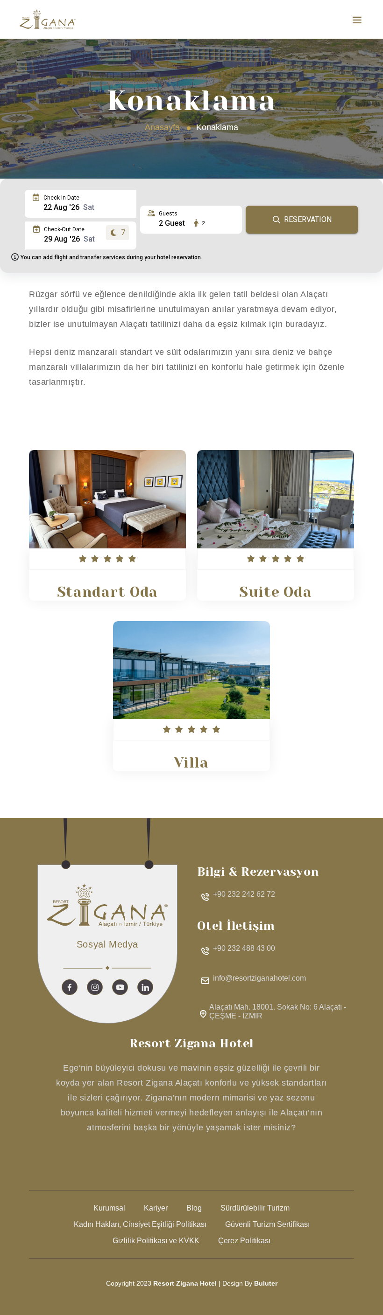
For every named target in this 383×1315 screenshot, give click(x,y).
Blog (194, 1208)
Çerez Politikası (244, 1241)
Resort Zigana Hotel (185, 1283)
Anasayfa (162, 127)
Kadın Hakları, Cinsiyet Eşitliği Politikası (140, 1224)
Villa (191, 763)
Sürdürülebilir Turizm (255, 1208)
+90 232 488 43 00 (244, 948)
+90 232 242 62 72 (244, 894)
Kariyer (156, 1208)
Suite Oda (275, 592)
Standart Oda (107, 592)
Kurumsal (109, 1208)
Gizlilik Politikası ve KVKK (156, 1241)
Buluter (265, 1283)
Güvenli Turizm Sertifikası (267, 1224)
